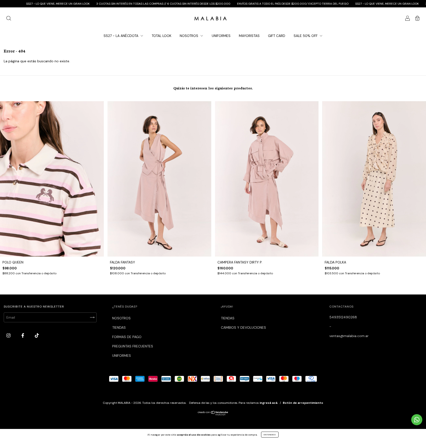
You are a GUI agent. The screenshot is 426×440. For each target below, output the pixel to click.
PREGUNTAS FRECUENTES (132, 346)
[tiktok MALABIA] (37, 335)
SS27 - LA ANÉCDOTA (121, 35)
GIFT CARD (276, 35)
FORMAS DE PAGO (127, 337)
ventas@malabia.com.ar (349, 336)
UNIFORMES (221, 35)
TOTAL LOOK (161, 35)
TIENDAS (119, 327)
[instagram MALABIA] (9, 335)
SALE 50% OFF (306, 35)
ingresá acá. (269, 403)
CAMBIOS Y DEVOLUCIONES (243, 327)
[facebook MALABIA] (23, 335)
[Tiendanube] (213, 414)
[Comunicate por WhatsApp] (416, 419)
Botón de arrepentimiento (303, 403)
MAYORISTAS (249, 35)
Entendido (270, 434)
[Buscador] (8, 19)
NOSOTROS (189, 35)
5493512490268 (343, 317)
